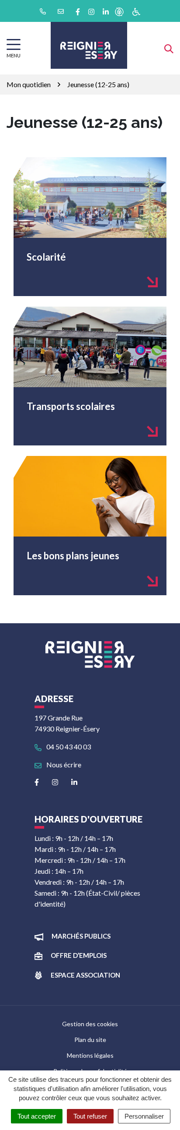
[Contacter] (60, 11)
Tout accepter (36, 1116)
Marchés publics (81, 936)
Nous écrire (63, 764)
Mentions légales (90, 1055)
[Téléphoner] (42, 11)
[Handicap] (136, 11)
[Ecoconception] (119, 11)
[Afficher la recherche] (168, 48)
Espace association (85, 975)
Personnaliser (144, 1116)
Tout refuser (90, 1116)
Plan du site (90, 1039)
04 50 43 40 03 (68, 746)
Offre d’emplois (79, 955)
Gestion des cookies (90, 1024)
